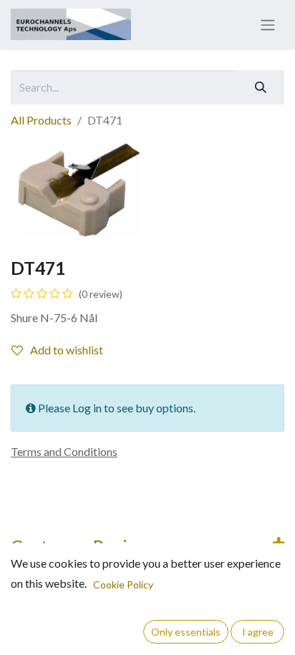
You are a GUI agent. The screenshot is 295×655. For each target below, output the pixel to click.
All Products (41, 120)
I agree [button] (258, 632)
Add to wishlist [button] (66, 349)
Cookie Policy (123, 584)
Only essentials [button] (186, 632)
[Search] (260, 87)
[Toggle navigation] (267, 24)
